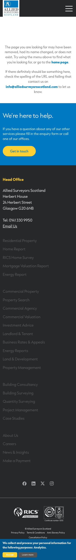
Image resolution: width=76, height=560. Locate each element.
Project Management (20, 409)
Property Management (22, 367)
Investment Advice (18, 325)
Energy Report (15, 274)
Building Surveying (18, 392)
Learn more (28, 554)
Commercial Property (21, 291)
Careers (9, 443)
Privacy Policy (18, 532)
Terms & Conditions (36, 532)
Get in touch (19, 151)
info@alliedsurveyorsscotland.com (32, 86)
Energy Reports (15, 350)
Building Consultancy (20, 384)
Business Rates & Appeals (24, 342)
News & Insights (16, 452)
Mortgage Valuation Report (26, 265)
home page (59, 62)
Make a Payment (17, 460)
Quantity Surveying (19, 401)
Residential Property (20, 240)
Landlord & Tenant (18, 333)
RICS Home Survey (18, 257)
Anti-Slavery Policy (56, 532)
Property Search (16, 299)
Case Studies (14, 418)
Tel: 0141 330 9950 (17, 220)
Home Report (14, 248)
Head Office (13, 179)
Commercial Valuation (21, 316)
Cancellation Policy (38, 537)
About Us (10, 435)
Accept (10, 554)
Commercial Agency (20, 308)
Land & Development (20, 358)
